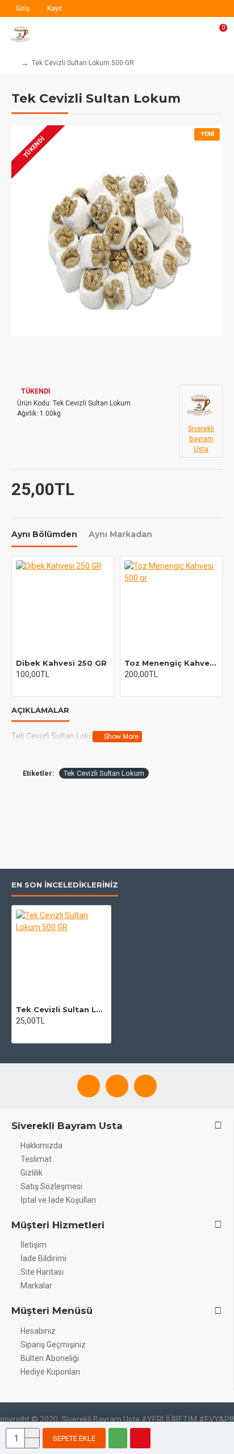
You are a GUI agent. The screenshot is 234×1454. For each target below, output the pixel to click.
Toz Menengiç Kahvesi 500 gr (171, 662)
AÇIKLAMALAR (40, 710)
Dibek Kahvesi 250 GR (61, 662)
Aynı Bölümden (44, 534)
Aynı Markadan (120, 534)
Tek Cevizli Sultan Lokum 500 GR (61, 1009)
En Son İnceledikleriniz (64, 884)
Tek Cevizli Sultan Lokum (104, 773)
